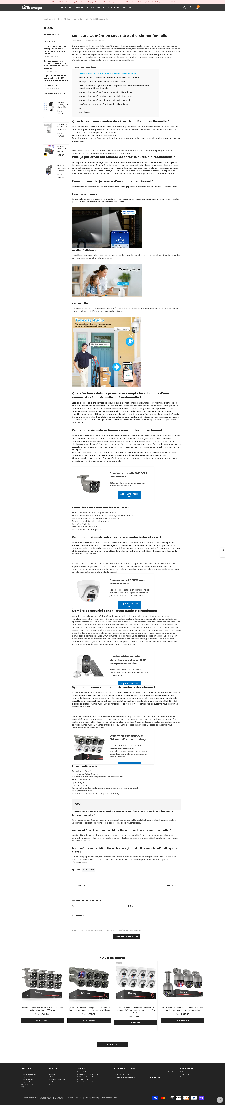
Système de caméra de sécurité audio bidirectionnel (104, 104)
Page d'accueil (49, 19)
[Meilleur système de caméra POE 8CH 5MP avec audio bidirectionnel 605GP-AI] (42, 982)
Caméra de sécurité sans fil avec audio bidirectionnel (104, 100)
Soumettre (155, 1077)
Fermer (203, 2)
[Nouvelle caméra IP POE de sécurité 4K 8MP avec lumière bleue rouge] (49, 150)
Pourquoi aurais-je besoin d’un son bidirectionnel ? (103, 81)
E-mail (131, 906)
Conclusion (84, 112)
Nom (74, 906)
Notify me (136, 1023)
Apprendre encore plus (129, 495)
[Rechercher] (184, 7)
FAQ (81, 108)
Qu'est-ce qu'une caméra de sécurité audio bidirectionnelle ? (108, 73)
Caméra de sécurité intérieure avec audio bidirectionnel (106, 96)
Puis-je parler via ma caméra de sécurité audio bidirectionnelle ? (110, 77)
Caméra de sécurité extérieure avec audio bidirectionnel (106, 92)
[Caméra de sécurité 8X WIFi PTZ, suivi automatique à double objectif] (49, 128)
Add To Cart (42, 1020)
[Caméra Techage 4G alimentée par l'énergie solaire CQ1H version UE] (49, 106)
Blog (60, 19)
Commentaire (78, 916)
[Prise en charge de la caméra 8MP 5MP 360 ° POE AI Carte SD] (49, 170)
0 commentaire (99, 40)
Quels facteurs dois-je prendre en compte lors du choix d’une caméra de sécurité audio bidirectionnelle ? (114, 87)
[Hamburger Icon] (203, 7)
